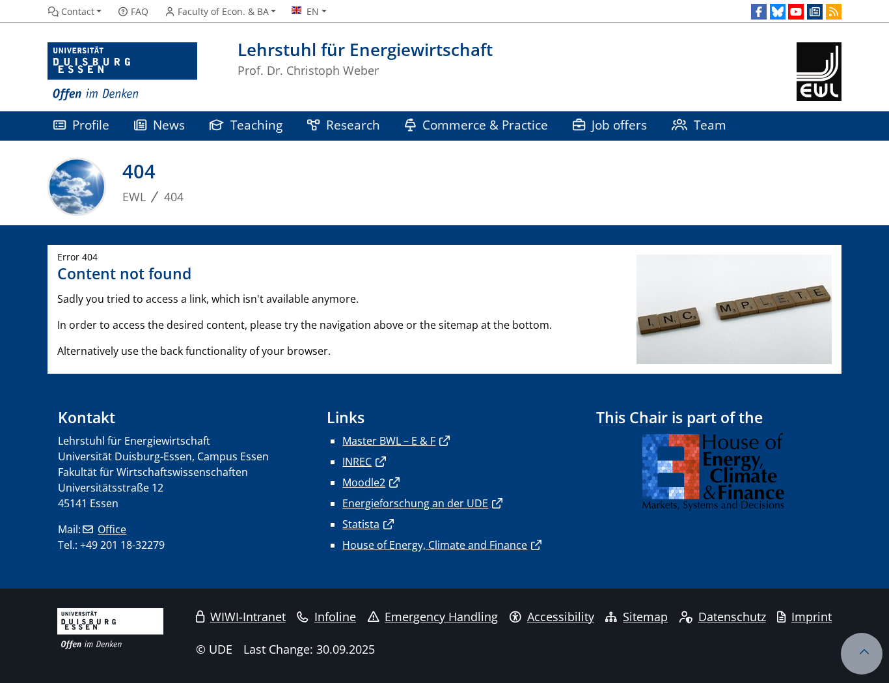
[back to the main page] (819, 72)
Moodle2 (363, 482)
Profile (90, 124)
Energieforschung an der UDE (415, 503)
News (169, 124)
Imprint (811, 616)
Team (710, 124)
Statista (360, 524)
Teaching (256, 124)
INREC (357, 461)
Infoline (335, 616)
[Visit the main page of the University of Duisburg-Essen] (122, 72)
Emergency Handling (441, 616)
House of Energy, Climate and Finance (434, 545)
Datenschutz (732, 616)
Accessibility (560, 616)
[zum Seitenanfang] (861, 654)
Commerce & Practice (485, 124)
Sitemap (645, 616)
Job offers (619, 124)
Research (353, 124)
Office (112, 529)
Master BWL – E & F (388, 441)
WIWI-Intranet (248, 616)
